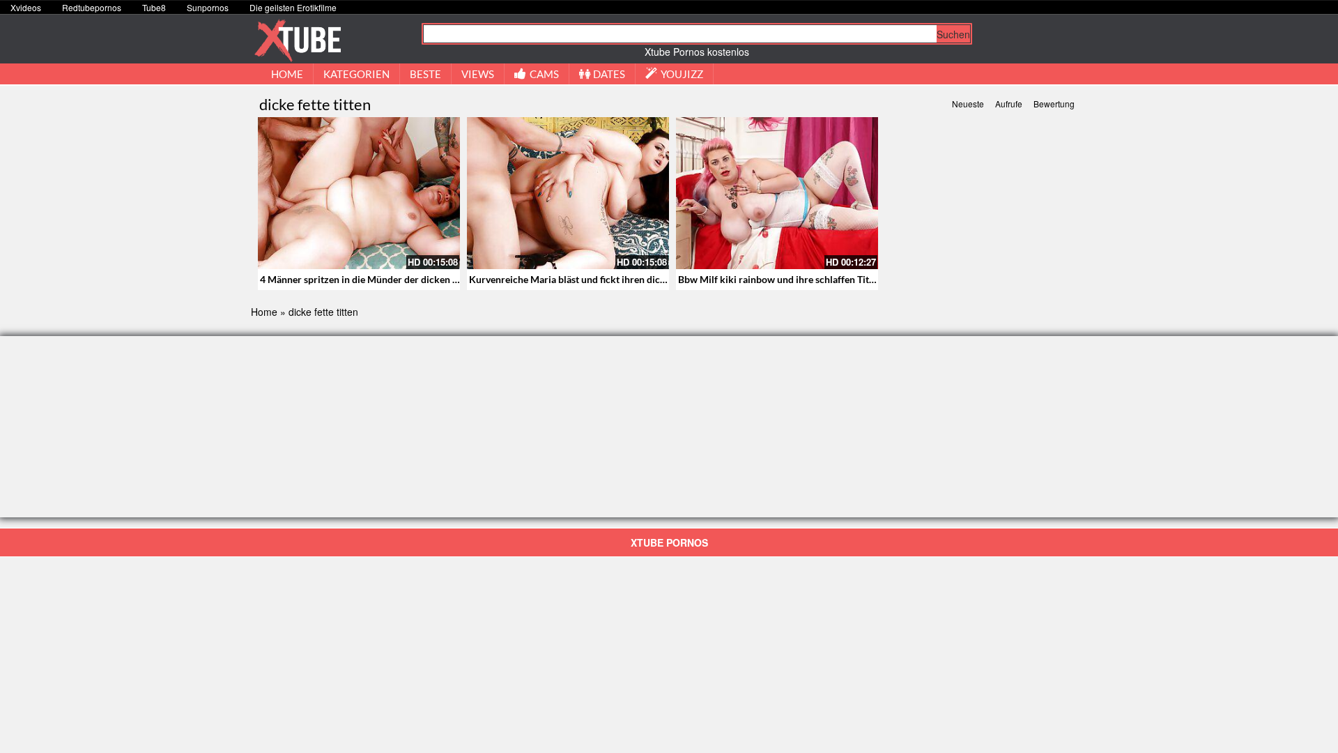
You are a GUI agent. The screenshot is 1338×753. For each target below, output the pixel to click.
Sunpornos (208, 7)
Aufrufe (1008, 103)
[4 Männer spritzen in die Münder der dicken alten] (359, 193)
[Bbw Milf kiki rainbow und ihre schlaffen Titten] (777, 193)
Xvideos (25, 7)
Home (264, 312)
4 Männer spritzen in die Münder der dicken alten (367, 279)
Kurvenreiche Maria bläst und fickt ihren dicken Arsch (586, 279)
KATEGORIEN (356, 74)
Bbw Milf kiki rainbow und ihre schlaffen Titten (780, 279)
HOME (287, 74)
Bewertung (1054, 103)
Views (477, 74)
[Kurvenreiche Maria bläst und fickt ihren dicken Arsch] (568, 193)
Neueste (968, 103)
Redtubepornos (91, 7)
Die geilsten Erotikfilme (293, 7)
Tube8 (154, 7)
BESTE (425, 74)
